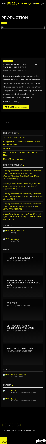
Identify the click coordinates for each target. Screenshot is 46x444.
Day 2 (13, 399)
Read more (16, 107)
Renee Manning (18, 231)
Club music (8, 61)
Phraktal (15, 239)
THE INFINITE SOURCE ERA (14, 138)
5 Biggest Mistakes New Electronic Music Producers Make (21, 176)
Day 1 (13, 390)
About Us (7, 148)
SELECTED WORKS (18, 375)
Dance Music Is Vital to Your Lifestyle (20, 66)
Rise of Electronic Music (14, 159)
